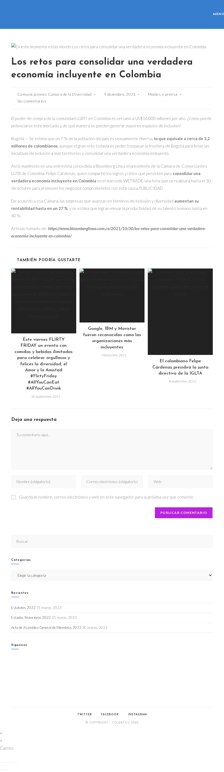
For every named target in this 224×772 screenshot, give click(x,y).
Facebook (110, 714)
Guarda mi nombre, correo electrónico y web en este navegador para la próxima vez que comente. (106, 496)
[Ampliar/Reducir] (2, 762)
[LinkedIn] (12, 679)
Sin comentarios (31, 101)
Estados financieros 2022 (31, 617)
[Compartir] (11, 762)
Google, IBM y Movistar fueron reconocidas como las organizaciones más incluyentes (112, 338)
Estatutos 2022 (23, 607)
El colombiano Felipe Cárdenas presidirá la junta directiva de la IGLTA (180, 367)
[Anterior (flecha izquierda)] (2, 769)
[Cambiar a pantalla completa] (6, 762)
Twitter (84, 714)
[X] (12, 658)
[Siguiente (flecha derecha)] (6, 769)
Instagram (137, 714)
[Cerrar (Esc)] (16, 762)
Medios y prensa (163, 94)
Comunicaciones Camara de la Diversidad (54, 94)
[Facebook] (12, 665)
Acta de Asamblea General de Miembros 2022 (46, 627)
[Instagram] (12, 672)
